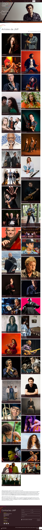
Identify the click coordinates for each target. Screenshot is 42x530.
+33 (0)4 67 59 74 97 (6, 518)
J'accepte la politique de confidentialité (27, 519)
